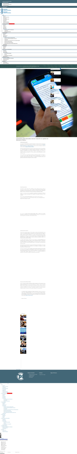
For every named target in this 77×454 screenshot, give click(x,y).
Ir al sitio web (5, 60)
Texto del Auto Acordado (7, 53)
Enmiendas (4, 27)
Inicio (2, 384)
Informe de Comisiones (7, 31)
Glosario (5, 54)
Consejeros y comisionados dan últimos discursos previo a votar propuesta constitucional (55, 104)
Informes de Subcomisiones (8, 41)
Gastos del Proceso (6, 5)
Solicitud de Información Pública (7, 1)
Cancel (3, 453)
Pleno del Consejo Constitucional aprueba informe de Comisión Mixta (56, 111)
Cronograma (4, 387)
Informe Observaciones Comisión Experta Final (10, 43)
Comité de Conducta (5, 391)
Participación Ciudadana (6, 57)
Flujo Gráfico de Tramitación (8, 55)
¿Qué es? (4, 385)
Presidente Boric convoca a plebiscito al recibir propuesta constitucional (55, 76)
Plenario (4, 34)
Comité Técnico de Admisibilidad (7, 49)
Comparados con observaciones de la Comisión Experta (12, 40)
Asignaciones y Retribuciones (7, 4)
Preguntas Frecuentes (5, 392)
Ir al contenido (2, 438)
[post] (52, 87)
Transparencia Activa (5, 2)
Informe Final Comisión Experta (8, 42)
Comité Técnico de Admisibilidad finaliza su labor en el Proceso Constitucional (56, 83)
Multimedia (2, 429)
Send (1, 453)
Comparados (6, 30)
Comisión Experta (5, 32)
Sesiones (4, 47)
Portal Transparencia (6, 3)
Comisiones (4, 26)
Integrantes (4, 33)
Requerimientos (5, 56)
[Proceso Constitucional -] (6, 9)
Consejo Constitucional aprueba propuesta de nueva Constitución (56, 98)
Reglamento (4, 390)
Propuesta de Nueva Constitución (9, 29)
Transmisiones (5, 62)
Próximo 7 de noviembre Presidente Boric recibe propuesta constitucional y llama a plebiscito (55, 90)
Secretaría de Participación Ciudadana (8, 58)
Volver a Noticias (18, 68)
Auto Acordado (5, 52)
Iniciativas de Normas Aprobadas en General (10, 38)
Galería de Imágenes (6, 63)
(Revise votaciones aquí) (29, 295)
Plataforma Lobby (5, 6)
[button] (4, 439)
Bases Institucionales (5, 388)
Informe (4, 48)
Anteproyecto (5, 44)
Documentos (5, 28)
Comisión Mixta (5, 45)
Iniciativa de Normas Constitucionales (9, 37)
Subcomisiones (5, 35)
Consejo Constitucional (8, 23)
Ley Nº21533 (4, 389)
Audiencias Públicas (6, 59)
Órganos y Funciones (5, 386)
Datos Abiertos (5, 7)
